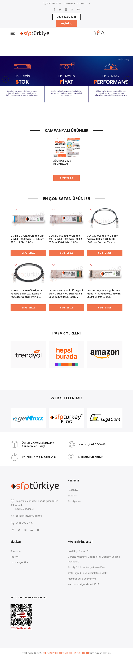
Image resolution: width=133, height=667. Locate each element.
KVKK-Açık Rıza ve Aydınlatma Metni (88, 573)
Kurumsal (16, 551)
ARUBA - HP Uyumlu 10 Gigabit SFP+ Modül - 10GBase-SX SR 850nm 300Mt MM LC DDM (66, 294)
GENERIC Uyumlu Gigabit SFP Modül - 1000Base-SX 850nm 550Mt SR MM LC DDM (104, 294)
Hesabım (73, 490)
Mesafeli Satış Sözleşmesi (82, 578)
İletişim (14, 556)
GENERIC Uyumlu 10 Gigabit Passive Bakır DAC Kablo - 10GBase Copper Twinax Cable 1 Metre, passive (102, 239)
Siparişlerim (74, 501)
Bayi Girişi (66, 23)
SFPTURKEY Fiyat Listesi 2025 (83, 584)
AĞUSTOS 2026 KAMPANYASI (62, 162)
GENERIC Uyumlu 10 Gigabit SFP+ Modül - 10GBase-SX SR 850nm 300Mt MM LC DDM (65, 239)
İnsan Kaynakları (20, 562)
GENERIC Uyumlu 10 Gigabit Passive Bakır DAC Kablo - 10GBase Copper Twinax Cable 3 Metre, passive (26, 294)
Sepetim (72, 495)
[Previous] (5, 79)
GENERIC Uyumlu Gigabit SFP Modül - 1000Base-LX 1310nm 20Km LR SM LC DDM (27, 239)
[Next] (127, 79)
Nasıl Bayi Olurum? (78, 551)
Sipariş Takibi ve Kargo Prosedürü (86, 567)
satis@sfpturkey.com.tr (78, 3)
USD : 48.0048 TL (66, 17)
